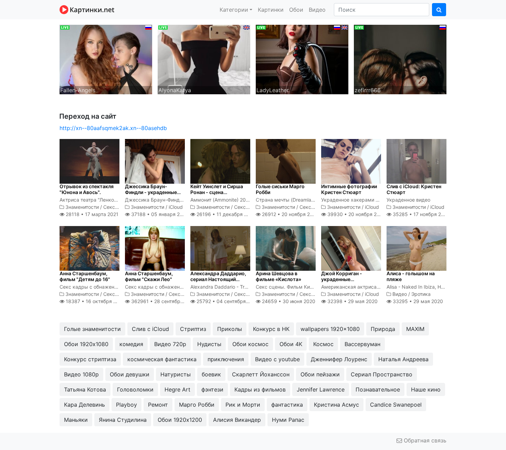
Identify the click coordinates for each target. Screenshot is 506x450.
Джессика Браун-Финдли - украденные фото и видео (151, 192)
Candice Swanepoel (396, 404)
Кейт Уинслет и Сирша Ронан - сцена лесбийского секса (216, 192)
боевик (211, 374)
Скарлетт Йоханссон (260, 374)
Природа (383, 328)
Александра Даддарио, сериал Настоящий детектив (218, 279)
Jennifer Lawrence (321, 389)
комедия (131, 344)
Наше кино (426, 389)
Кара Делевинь (84, 404)
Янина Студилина (123, 419)
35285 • (420, 214)
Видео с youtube (277, 359)
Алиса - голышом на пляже (411, 276)
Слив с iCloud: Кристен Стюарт (414, 189)
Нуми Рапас (288, 419)
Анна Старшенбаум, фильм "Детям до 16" (85, 276)
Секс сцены (117, 207)
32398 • (352, 301)
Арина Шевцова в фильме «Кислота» (278, 276)
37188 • (159, 214)
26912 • (290, 214)
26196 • (225, 214)
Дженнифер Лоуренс (339, 359)
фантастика (287, 404)
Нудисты (209, 344)
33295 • (417, 301)
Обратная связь (424, 440)
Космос (323, 344)
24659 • (288, 301)
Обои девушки (129, 374)
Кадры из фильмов (260, 389)
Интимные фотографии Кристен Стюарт (349, 189)
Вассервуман (362, 344)
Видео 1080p (81, 374)
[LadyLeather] (302, 58)
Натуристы (175, 374)
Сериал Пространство (381, 374)
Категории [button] (234, 9)
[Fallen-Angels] (106, 58)
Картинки (271, 9)
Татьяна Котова (85, 389)
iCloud (176, 207)
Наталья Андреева (403, 359)
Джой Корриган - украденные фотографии (341, 279)
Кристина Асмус (336, 404)
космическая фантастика (162, 359)
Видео (317, 9)
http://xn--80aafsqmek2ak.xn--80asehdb (113, 128)
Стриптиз (193, 328)
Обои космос (250, 344)
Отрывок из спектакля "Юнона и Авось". (87, 189)
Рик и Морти (242, 404)
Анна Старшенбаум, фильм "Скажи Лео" (149, 276)
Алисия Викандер (237, 419)
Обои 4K (291, 344)
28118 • (91, 214)
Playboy (126, 404)
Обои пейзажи (320, 374)
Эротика (421, 294)
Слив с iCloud (150, 328)
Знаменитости (82, 207)
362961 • (163, 301)
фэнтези (212, 389)
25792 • (227, 301)
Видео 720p (170, 344)
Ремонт (158, 404)
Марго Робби (196, 404)
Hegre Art (177, 389)
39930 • (356, 214)
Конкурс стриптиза (90, 359)
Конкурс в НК (271, 328)
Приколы (229, 328)
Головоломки (135, 389)
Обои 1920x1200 (180, 419)
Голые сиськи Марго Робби (280, 189)
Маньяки (76, 419)
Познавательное (378, 389)
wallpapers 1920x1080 (330, 328)
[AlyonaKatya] (204, 58)
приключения (226, 359)
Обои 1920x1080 (86, 344)
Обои (296, 9)
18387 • (94, 301)
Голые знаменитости (92, 328)
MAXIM (415, 328)
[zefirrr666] (400, 58)
